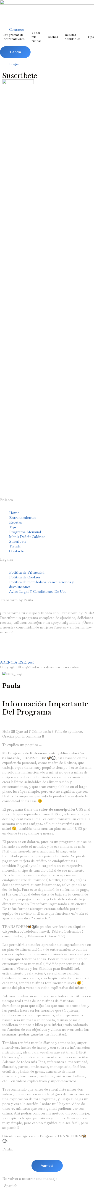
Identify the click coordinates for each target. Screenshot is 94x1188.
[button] (47, 1185)
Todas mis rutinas (36, 37)
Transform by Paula (16, 600)
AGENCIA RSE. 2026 (17, 662)
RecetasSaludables (72, 37)
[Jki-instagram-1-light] (5, 648)
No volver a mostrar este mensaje (29, 1178)
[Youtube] (18, 648)
